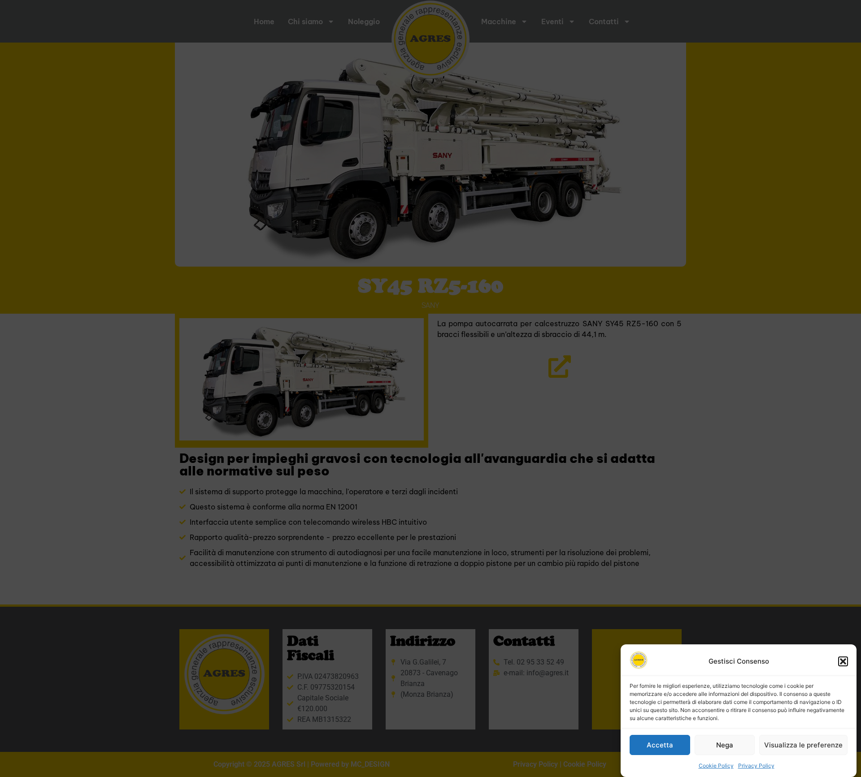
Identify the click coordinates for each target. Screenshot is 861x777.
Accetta (660, 745)
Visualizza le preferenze (803, 745)
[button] (843, 661)
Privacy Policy (756, 765)
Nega (724, 745)
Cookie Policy (716, 765)
